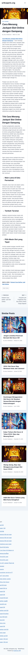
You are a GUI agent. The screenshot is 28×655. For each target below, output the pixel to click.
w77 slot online (4, 575)
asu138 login (3, 617)
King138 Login (4, 556)
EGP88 (2, 531)
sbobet (2, 566)
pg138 (2, 525)
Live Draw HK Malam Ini (7, 550)
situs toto (2, 623)
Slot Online (5, 21)
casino (2, 569)
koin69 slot (3, 604)
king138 (2, 620)
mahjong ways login (5, 544)
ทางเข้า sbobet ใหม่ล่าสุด (7, 563)
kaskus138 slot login (6, 534)
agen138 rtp (3, 588)
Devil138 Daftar (4, 547)
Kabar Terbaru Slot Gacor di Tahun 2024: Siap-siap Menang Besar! (13, 434)
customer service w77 (6, 572)
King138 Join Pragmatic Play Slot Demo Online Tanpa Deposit (21, 299)
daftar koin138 (4, 610)
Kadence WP (17, 650)
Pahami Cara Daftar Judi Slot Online (6, 298)
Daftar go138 (3, 636)
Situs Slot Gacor (4, 582)
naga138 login (4, 598)
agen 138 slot (4, 639)
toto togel (3, 632)
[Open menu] (25, 3)
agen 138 (2, 528)
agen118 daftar (4, 613)
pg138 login (3, 585)
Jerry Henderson (7, 34)
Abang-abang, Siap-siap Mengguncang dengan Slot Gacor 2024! (12, 467)
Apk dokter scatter (5, 579)
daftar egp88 (3, 601)
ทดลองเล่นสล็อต (4, 553)
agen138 (2, 591)
